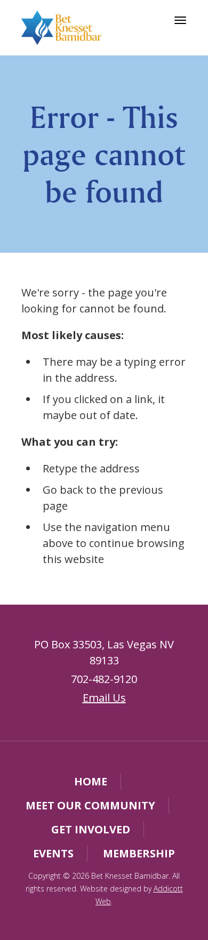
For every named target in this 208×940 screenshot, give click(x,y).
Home (90, 781)
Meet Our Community (90, 805)
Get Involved (90, 829)
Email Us (104, 697)
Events (53, 853)
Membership (139, 853)
